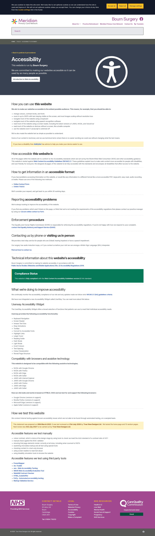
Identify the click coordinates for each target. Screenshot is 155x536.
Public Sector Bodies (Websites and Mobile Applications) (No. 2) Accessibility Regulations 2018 (47, 266)
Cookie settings (24, 10)
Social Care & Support (102, 512)
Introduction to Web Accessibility (25, 79)
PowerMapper (19, 463)
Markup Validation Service (23, 481)
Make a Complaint (75, 517)
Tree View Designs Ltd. (23, 531)
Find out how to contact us (21, 250)
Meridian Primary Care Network (111, 24)
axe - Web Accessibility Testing (26, 468)
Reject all (122, 6)
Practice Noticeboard (90, 24)
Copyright (72, 515)
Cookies (71, 512)
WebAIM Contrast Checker (24, 473)
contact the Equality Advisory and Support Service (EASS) (33, 227)
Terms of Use (73, 505)
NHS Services (99, 517)
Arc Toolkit (18, 466)
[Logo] (24, 21)
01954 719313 (19, 187)
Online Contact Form (21, 184)
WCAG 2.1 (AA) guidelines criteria (99, 295)
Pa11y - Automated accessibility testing (29, 478)
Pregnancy (98, 515)
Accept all (111, 6)
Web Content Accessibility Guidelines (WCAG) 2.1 (52, 161)
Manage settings (136, 6)
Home (13, 41)
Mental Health (99, 510)
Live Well (97, 507)
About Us (75, 24)
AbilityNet (37, 144)
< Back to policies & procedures (23, 53)
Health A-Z (98, 505)
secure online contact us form (32, 212)
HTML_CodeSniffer (21, 476)
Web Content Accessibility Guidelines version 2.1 (63, 278)
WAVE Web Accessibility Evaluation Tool (29, 471)
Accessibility (73, 510)
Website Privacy (74, 507)
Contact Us (129, 24)
